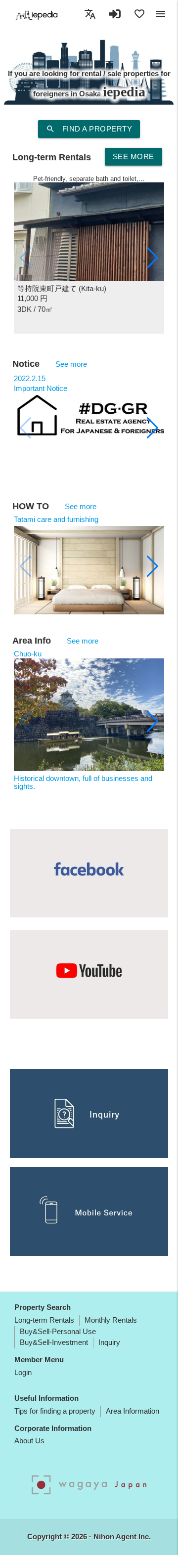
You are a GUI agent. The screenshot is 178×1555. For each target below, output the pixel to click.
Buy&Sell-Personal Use (58, 1331)
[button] (152, 258)
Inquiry (109, 1342)
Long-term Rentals (44, 1320)
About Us (29, 1440)
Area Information (132, 1411)
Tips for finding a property (54, 1411)
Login (23, 1372)
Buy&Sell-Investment (54, 1342)
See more (133, 156)
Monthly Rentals (111, 1320)
